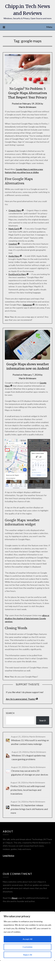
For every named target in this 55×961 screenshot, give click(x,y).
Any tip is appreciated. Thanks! (20, 699)
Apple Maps (14, 256)
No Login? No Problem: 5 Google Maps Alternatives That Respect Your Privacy (27, 93)
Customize (27, 947)
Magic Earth (14, 228)
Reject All (27, 954)
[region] (27, 936)
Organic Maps (15, 210)
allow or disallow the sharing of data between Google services (27, 618)
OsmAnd (13, 244)
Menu (49, 26)
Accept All (27, 939)
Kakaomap (27, 304)
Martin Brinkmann (27, 107)
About (14, 898)
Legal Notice (8, 855)
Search (10, 713)
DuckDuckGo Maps (17, 274)
